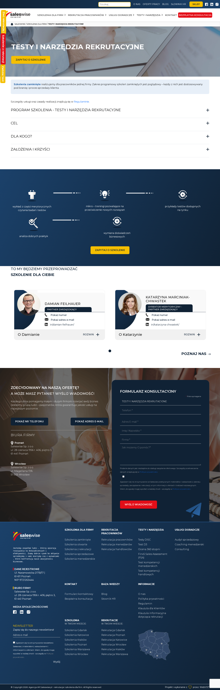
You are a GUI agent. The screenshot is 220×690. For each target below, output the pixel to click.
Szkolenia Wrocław (76, 654)
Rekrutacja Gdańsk (113, 630)
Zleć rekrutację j (3, 22)
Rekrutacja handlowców (116, 549)
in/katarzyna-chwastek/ (165, 324)
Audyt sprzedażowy (187, 539)
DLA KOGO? (21, 136)
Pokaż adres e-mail (62, 319)
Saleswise (20, 24)
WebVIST (204, 687)
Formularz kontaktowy (79, 594)
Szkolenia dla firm (50, 15)
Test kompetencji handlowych (149, 572)
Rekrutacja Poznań (113, 635)
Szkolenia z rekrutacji (78, 549)
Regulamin (145, 603)
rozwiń (88, 334)
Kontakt (171, 15)
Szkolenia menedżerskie (80, 558)
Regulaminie (81, 101)
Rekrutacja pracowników (86, 15)
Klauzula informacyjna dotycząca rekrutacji (152, 615)
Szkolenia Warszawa (77, 649)
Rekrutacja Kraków (113, 649)
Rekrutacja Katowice (114, 639)
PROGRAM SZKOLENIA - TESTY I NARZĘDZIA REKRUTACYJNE (66, 110)
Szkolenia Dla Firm (37, 24)
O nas (136, 4)
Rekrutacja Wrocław (113, 644)
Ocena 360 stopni (149, 549)
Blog (165, 4)
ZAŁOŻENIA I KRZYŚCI (30, 149)
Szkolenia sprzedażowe (79, 554)
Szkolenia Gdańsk (76, 630)
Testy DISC (144, 539)
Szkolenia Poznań (76, 644)
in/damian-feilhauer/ (62, 324)
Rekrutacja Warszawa (114, 654)
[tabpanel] (59, 315)
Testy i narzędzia (148, 15)
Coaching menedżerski (189, 544)
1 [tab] (110, 351)
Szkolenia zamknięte (78, 539)
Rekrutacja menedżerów (116, 544)
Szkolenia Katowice (77, 635)
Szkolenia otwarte (76, 544)
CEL (14, 123)
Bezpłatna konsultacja (79, 598)
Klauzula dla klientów (151, 608)
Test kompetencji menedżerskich (149, 564)
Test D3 (142, 544)
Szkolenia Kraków (76, 639)
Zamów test (2, 74)
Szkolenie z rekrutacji (3, 49)
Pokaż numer (59, 315)
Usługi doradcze (120, 15)
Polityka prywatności (151, 598)
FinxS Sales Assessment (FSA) (152, 556)
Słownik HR (178, 4)
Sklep (196, 4)
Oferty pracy (151, 4)
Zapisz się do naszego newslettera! (33, 629)
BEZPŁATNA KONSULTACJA (195, 15)
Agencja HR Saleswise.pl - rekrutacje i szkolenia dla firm (55, 687)
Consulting (182, 549)
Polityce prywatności (148, 472)
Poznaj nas (193, 354)
